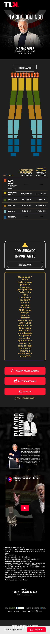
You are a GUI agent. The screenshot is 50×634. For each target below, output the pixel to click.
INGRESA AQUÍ (25, 265)
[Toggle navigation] (44, 5)
